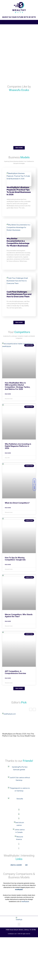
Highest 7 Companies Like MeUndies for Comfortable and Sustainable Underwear (11, 131)
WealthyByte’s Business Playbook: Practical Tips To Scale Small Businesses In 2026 (19, 191)
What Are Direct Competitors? (17, 503)
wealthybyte (25, 901)
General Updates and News (10, 35)
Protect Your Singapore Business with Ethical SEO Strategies (10, 71)
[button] (3, 22)
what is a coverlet (16, 865)
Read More (8, 394)
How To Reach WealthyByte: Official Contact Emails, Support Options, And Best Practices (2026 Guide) (20, 41)
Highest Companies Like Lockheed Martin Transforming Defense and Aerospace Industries (28, 113)
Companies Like (8, 99)
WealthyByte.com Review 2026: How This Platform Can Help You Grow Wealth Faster (18, 735)
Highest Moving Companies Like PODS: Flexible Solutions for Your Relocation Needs (11, 116)
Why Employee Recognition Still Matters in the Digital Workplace (28, 56)
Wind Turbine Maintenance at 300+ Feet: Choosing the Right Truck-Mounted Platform (11, 53)
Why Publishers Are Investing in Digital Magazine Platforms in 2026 (18, 446)
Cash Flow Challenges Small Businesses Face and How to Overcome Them (19, 294)
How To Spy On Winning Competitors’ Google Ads (15, 559)
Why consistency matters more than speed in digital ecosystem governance (27, 68)
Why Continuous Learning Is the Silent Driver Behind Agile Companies (28, 131)
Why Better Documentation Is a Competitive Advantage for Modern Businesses (18, 242)
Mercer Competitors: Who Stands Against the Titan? (19, 615)
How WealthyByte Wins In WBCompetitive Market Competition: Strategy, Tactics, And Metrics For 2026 (17, 386)
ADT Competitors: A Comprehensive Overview (15, 672)
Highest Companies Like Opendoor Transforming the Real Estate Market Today (19, 104)
